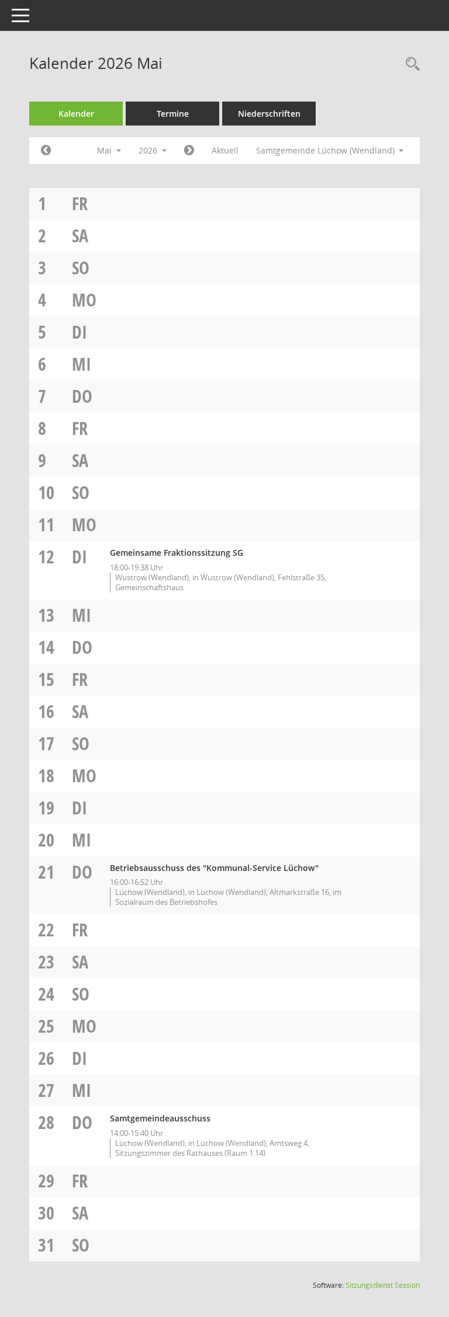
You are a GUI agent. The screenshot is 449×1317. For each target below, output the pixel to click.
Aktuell (225, 150)
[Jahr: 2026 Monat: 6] (189, 150)
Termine (173, 113)
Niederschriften (269, 113)
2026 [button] (149, 150)
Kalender (76, 113)
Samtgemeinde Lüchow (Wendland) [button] (326, 150)
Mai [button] (105, 150)
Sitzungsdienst (383, 1285)
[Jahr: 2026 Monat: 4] (46, 150)
